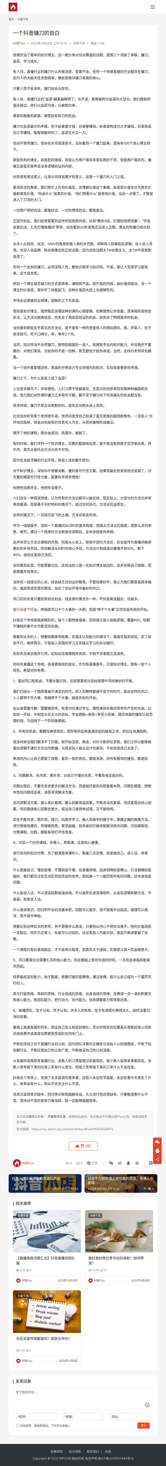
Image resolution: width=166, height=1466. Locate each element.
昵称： (23, 1416)
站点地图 (75, 1451)
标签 (108, 1451)
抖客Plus (19, 43)
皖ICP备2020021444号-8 (116, 1458)
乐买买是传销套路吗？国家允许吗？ (44, 1338)
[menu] (152, 7)
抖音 (19, 609)
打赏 (91, 1162)
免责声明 (91, 1458)
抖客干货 (79, 43)
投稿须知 (57, 1451)
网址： (116, 1416)
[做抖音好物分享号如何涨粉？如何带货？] (119, 1231)
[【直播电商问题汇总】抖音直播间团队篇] (47, 1231)
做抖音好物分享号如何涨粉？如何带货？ (116, 1260)
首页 (11, 19)
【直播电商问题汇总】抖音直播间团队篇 (45, 1260)
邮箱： (69, 1416)
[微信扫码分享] (111, 1163)
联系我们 (93, 1451)
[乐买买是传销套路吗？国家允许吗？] (47, 1311)
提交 (143, 1425)
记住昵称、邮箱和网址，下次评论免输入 (45, 1425)
